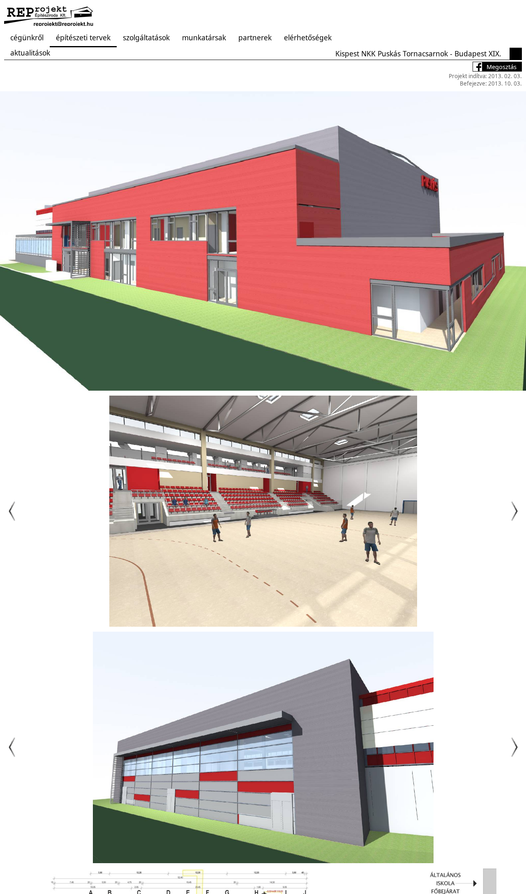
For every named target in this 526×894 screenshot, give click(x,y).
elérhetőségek (308, 37)
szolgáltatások (146, 37)
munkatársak (204, 37)
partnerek (255, 37)
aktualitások (30, 53)
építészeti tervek (83, 37)
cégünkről (27, 37)
